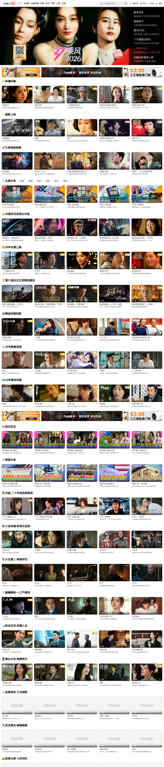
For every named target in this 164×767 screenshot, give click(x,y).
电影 (53, 3)
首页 (20, 3)
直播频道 (35, 3)
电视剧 (27, 3)
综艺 (48, 3)
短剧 (42, 3)
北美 (58, 3)
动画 (64, 3)
